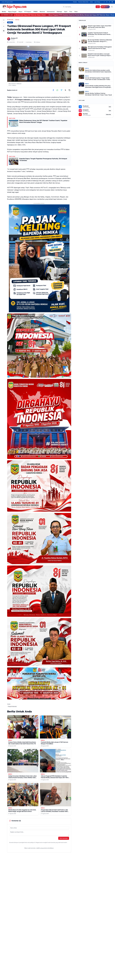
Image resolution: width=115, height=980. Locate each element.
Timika (9, 97)
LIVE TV (105, 6)
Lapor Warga (97, 2)
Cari (98, 7)
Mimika (4, 11)
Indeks (91, 2)
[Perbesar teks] (3, 26)
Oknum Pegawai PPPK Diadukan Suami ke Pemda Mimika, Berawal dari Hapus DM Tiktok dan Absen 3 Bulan (68, 15)
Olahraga (59, 11)
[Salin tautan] (69, 90)
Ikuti (110, 106)
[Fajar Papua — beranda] (14, 7)
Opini (65, 11)
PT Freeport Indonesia (22, 100)
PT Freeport (27, 11)
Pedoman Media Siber (83, 2)
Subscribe (108, 114)
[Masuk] (111, 6)
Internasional (51, 11)
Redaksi (75, 2)
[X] (107, 2)
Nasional (42, 11)
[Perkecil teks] (3, 22)
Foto (70, 11)
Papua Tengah (12, 11)
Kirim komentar (64, 838)
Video (76, 11)
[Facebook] (104, 2)
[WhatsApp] (57, 90)
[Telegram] (61, 90)
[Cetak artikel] (3, 30)
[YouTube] (112, 2)
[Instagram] (109, 2)
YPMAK (35, 11)
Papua (20, 11)
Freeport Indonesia (12, 706)
